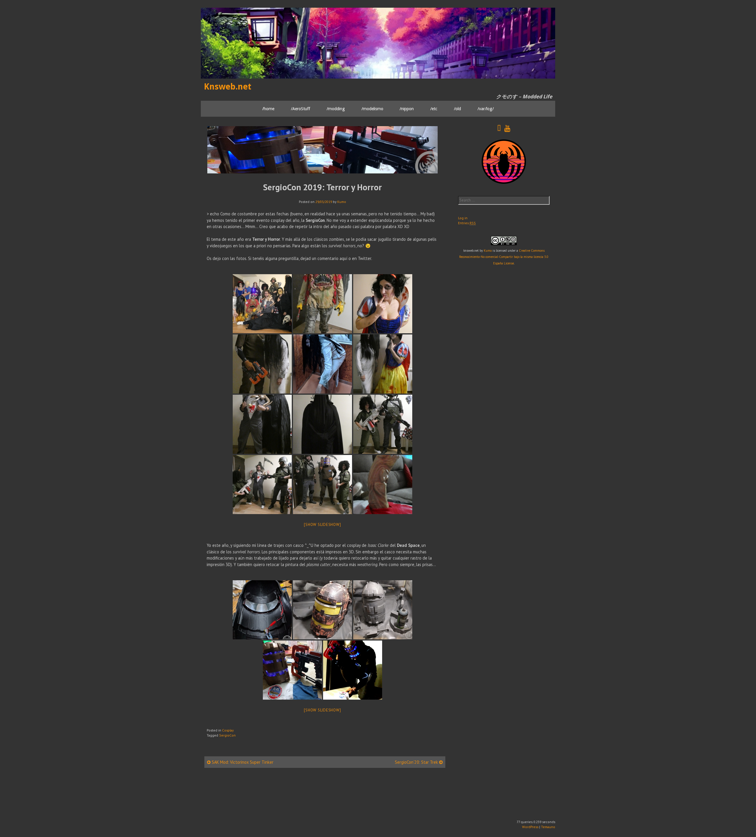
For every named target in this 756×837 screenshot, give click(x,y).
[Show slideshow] (322, 524)
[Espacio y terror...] (322, 484)
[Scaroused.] (382, 364)
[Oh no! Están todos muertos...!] (352, 670)
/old (457, 108)
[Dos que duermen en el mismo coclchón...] (382, 424)
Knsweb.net (227, 87)
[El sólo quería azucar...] (322, 303)
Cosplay (228, 730)
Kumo (341, 201)
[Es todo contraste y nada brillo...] (322, 424)
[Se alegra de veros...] (382, 484)
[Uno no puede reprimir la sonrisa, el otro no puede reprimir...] (262, 424)
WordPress (530, 827)
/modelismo (372, 108)
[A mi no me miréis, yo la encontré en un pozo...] (262, 364)
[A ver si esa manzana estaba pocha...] (382, 303)
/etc (433, 108)
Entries (467, 223)
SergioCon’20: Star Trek (417, 762)
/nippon (407, 108)
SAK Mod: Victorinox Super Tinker (242, 762)
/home (268, 108)
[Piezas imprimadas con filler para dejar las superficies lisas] (382, 609)
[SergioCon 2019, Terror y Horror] (262, 303)
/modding (336, 108)
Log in (462, 218)
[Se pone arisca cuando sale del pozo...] (322, 364)
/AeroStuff (300, 108)
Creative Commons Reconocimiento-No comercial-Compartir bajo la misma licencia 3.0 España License (503, 256)
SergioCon (227, 735)
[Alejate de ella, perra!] (262, 484)
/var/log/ (486, 108)
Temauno (548, 827)
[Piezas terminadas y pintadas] (292, 670)
